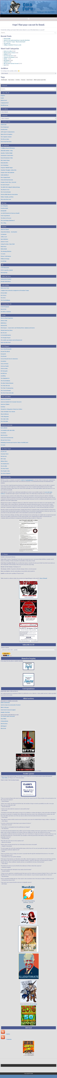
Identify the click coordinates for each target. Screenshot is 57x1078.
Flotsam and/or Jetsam (9, 52)
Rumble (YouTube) (5, 712)
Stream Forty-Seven (5, 440)
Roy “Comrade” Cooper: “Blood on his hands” (15, 41)
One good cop (7, 43)
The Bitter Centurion (6, 311)
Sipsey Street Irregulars (6, 134)
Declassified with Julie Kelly (8, 430)
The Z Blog (3, 222)
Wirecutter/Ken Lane (6, 199)
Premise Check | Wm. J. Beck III (8, 182)
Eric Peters (3, 295)
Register (3, 95)
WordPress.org (4, 105)
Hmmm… (6, 58)
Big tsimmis (6, 60)
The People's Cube (5, 471)
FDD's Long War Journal (7, 270)
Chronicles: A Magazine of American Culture (11, 409)
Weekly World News (6, 281)
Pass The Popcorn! (8, 55)
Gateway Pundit (5, 366)
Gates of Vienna (4, 363)
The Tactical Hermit (6, 192)
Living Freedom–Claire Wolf (7, 244)
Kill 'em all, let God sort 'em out (11, 63)
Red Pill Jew (4, 373)
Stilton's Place (4, 461)
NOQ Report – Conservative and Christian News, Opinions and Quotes (18, 327)
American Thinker (5, 404)
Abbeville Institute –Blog (7, 150)
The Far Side (4, 466)
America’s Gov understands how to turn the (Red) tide (17, 40)
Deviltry (18, 79)
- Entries (7, 1034)
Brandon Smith (4, 208)
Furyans (23, 79)
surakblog (3, 375)
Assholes (6, 62)
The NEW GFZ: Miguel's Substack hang (10, 187)
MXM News (3, 323)
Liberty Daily (4, 320)
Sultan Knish (4, 248)
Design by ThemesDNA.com (28, 1075)
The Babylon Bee (5, 463)
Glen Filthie (3, 718)
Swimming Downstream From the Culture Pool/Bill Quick (14, 442)
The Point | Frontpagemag (7, 388)
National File (4, 325)
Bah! (5, 65)
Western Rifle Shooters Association (9, 194)
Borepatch (3, 354)
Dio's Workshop (4, 165)
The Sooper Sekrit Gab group (8, 716)
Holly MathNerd (5, 175)
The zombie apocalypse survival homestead (11, 340)
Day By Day (4, 451)
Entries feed (4, 100)
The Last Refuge (33, 1004)
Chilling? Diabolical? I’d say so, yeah (12, 44)
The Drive (3, 297)
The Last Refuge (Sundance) (8, 220)
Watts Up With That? (6, 342)
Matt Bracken (4, 435)
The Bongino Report (5, 337)
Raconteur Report (5, 184)
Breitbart (3, 406)
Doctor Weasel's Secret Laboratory (9, 358)
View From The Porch (6, 141)
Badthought (4, 79)
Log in (2, 98)
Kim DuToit (3, 309)
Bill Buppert (4, 726)
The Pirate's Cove (5, 189)
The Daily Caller (5, 419)
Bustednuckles (4, 162)
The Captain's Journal (6, 136)
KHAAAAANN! (7, 38)
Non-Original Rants (5, 177)
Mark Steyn (3, 246)
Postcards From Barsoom (7, 437)
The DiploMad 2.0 (5, 378)
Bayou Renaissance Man (7, 157)
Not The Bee (4, 332)
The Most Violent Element (7, 383)
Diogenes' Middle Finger (7, 167)
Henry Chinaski (43, 578)
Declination (3, 234)
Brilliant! (6, 54)
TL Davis (3, 253)
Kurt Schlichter (4, 239)
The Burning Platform (6, 251)
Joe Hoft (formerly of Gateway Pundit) (10, 213)
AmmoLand (3, 124)
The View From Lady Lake (7, 392)
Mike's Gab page (5, 707)
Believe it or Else (8, 51)
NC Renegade (4, 371)
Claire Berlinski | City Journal (8, 411)
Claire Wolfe (4, 777)
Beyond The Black (5, 351)
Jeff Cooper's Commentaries (7, 131)
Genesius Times (4, 453)
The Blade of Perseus (6, 218)
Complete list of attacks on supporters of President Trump (15, 290)
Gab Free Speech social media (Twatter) (10, 705)
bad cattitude (4, 427)
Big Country (11, 79)
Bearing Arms (4, 129)
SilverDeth (3, 728)
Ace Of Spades (4, 205)
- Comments (8, 1039)
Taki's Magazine (5, 416)
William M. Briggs (5, 258)
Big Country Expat (5, 160)
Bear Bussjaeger (5, 127)
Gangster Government (9, 57)
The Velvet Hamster (5, 473)
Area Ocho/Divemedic (6, 349)
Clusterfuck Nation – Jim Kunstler (9, 231)
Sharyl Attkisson (5, 414)
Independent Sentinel (6, 279)
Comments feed (4, 102)
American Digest (5, 229)
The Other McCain (5, 385)
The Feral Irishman (5, 300)
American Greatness (6, 399)
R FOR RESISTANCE (6, 335)
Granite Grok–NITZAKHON (7, 172)
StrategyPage (4, 272)
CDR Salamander (5, 267)
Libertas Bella (4, 368)
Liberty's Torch (4, 241)
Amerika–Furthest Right (6, 153)
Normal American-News (6, 330)
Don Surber (3, 361)
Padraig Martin (4, 721)
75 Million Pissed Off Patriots (8, 148)
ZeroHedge (3, 261)
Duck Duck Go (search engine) (8, 709)
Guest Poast (29, 79)
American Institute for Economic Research (11, 401)
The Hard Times (5, 468)
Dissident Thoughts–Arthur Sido (8, 170)
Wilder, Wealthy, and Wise (7, 196)
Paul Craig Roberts (5, 215)
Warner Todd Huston (6, 256)
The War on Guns (5, 139)
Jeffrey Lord (4, 236)
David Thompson (5, 306)
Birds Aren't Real (5, 288)
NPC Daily (3, 458)
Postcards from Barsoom (7, 179)
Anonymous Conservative (7, 155)
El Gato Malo (4, 292)
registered (27, 480)
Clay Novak (3, 356)
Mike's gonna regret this (40, 79)
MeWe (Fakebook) (5, 702)
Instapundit (3, 210)
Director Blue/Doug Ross (7, 318)
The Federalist (4, 421)
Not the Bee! (4, 456)
